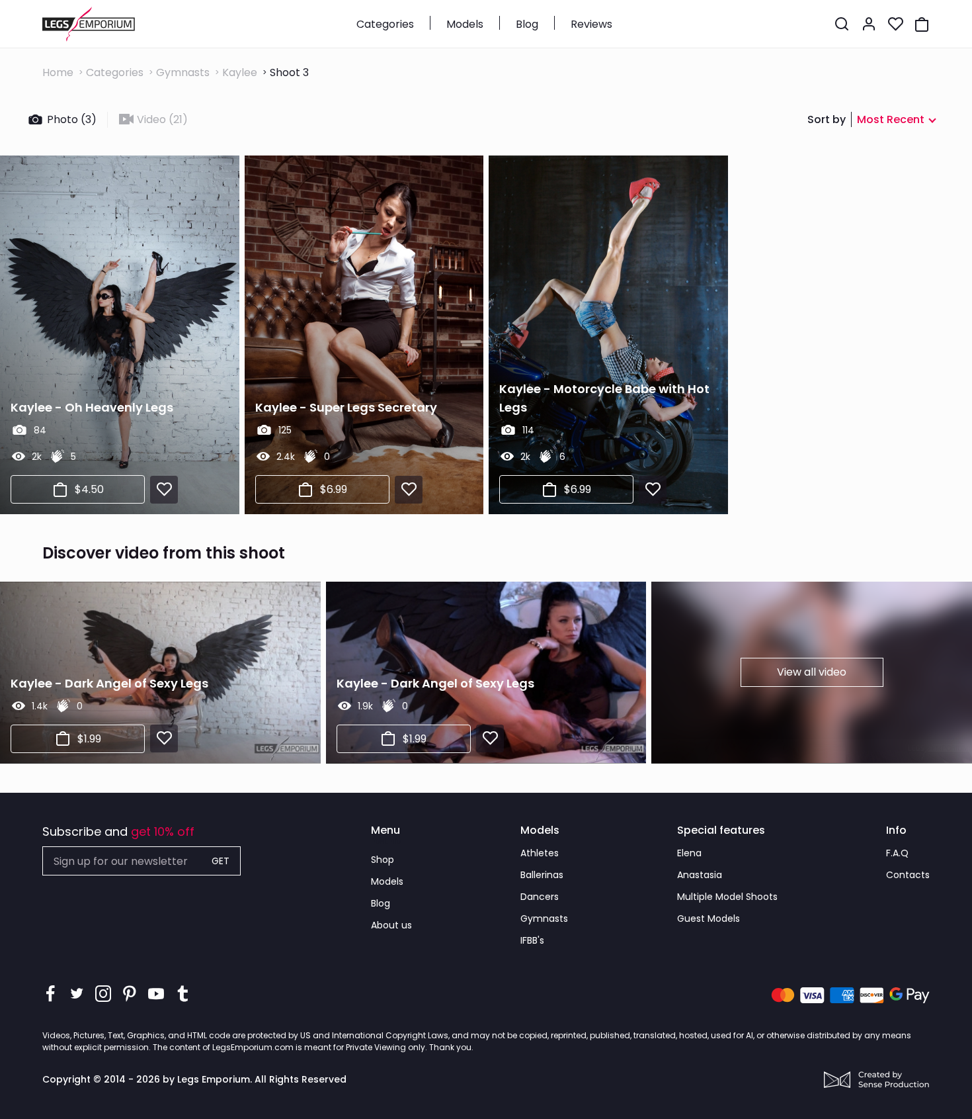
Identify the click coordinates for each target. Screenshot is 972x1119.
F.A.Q (897, 853)
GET (220, 861)
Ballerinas (541, 874)
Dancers (539, 896)
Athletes (539, 853)
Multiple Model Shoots (727, 896)
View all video (811, 672)
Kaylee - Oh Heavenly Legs (92, 407)
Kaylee (239, 72)
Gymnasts (183, 72)
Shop (382, 859)
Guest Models (708, 918)
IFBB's (532, 940)
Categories (385, 24)
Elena (689, 853)
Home (57, 72)
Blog (527, 24)
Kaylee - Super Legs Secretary (346, 407)
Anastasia (699, 874)
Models (464, 24)
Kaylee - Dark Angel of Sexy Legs (109, 683)
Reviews (591, 24)
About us (391, 925)
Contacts (908, 874)
